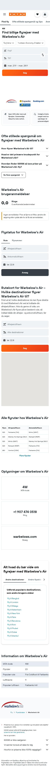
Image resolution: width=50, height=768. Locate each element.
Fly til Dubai (12, 632)
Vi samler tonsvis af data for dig (18, 744)
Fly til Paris (11, 617)
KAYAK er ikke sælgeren (15, 740)
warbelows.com (25, 537)
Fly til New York (13, 613)
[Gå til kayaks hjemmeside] (17, 14)
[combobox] (27, 248)
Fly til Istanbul (12, 636)
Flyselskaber (20, 712)
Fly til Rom (11, 624)
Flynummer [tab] (17, 240)
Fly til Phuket (12, 628)
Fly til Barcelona (13, 621)
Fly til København (14, 609)
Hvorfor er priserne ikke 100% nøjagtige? (22, 749)
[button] (4, 14)
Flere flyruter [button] (25, 455)
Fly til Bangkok (13, 598)
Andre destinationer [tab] (15, 579)
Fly (12, 712)
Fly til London (12, 602)
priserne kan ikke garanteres (14, 732)
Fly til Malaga (12, 606)
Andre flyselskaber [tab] (37, 579)
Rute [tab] (5, 240)
